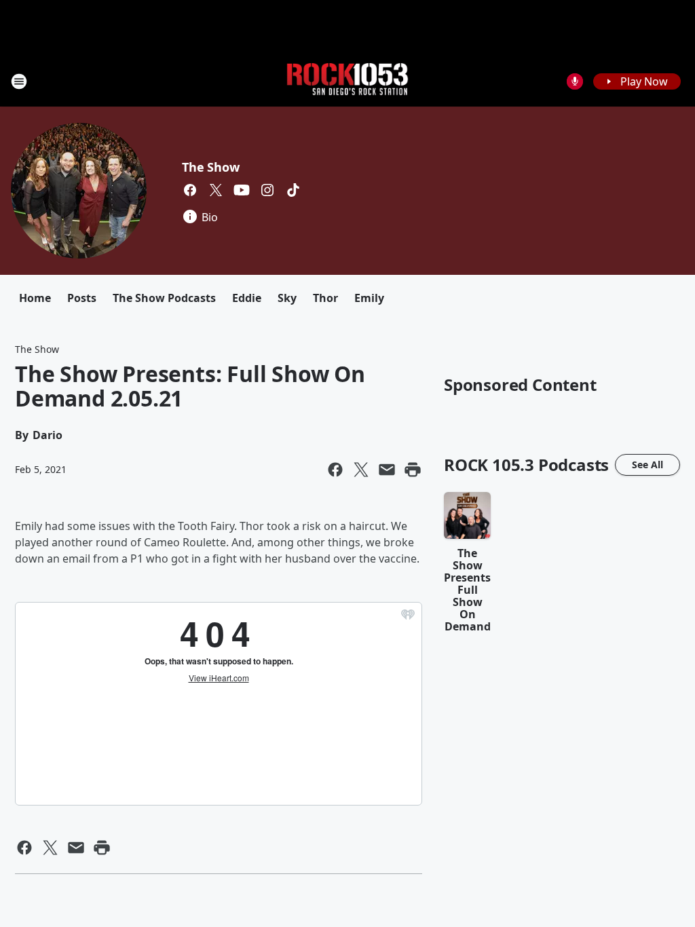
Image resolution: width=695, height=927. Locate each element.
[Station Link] (347, 81)
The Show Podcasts (164, 297)
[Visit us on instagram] (267, 190)
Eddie (246, 297)
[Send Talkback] (575, 81)
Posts (81, 297)
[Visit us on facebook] (190, 190)
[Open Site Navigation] (19, 81)
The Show (210, 167)
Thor (325, 297)
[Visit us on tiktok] (293, 190)
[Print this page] (412, 469)
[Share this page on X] (361, 469)
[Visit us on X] (216, 190)
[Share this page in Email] (386, 469)
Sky (287, 297)
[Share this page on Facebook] (335, 469)
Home (35, 297)
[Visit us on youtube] (241, 190)
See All (647, 464)
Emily (369, 297)
